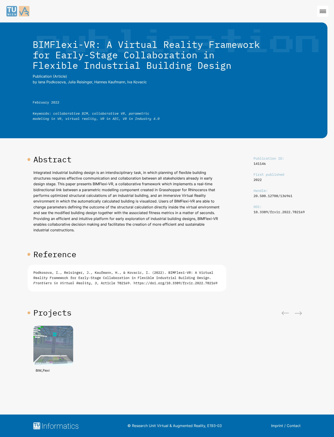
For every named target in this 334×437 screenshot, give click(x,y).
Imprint (277, 425)
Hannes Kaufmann (109, 82)
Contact (294, 425)
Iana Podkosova (52, 82)
